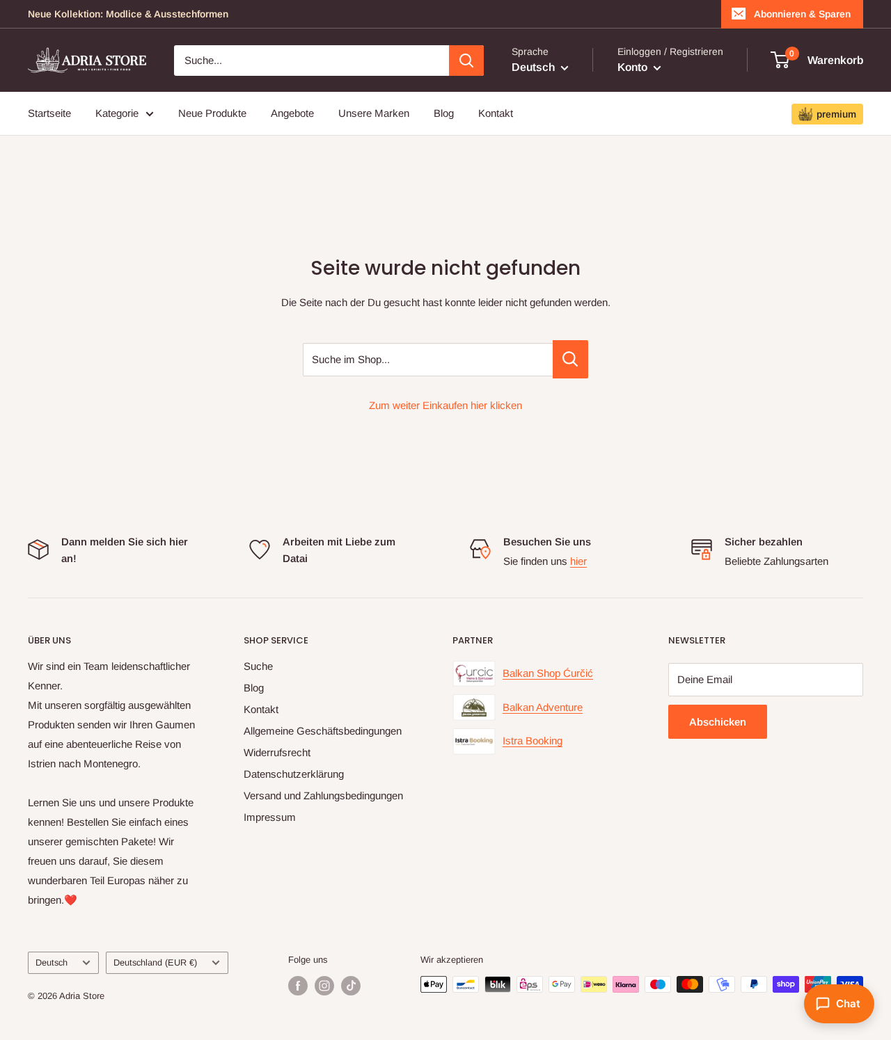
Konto (633, 67)
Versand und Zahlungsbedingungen (323, 795)
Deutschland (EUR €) (155, 962)
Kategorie (117, 113)
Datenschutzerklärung (294, 774)
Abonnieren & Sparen (802, 13)
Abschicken (717, 722)
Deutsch (52, 962)
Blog (444, 113)
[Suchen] (466, 60)
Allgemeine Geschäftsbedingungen (323, 731)
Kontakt (495, 113)
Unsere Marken (373, 113)
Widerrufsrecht (277, 752)
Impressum (270, 817)
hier (578, 561)
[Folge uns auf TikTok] (351, 985)
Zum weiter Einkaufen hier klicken (445, 405)
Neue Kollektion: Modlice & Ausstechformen (128, 13)
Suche (258, 666)
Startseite (49, 113)
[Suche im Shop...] (570, 359)
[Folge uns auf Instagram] (324, 985)
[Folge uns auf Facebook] (298, 985)
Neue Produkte (212, 113)
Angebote (292, 113)
